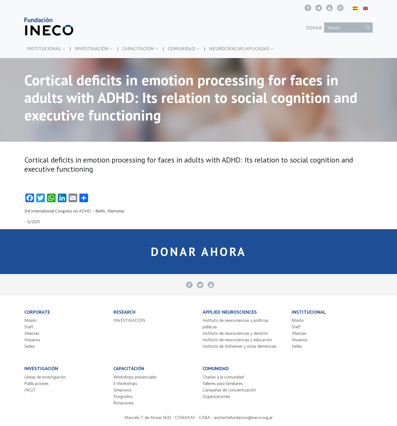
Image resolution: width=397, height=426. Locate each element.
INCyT (30, 389)
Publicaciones (36, 383)
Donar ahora (198, 251)
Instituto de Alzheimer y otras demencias (240, 346)
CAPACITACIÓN (138, 48)
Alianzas (31, 333)
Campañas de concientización (229, 389)
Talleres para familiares (223, 383)
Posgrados (123, 396)
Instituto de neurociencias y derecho (235, 333)
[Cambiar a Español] (355, 8)
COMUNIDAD (182, 48)
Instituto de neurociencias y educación (237, 339)
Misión (30, 320)
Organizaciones (216, 396)
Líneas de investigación (45, 376)
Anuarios (32, 339)
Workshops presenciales (135, 376)
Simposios (122, 389)
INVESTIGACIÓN (92, 48)
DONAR (314, 28)
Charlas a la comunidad (223, 376)
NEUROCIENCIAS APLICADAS (240, 48)
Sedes (29, 346)
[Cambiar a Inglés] (365, 8)
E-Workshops (125, 383)
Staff (28, 326)
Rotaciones (123, 402)
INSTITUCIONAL (44, 48)
